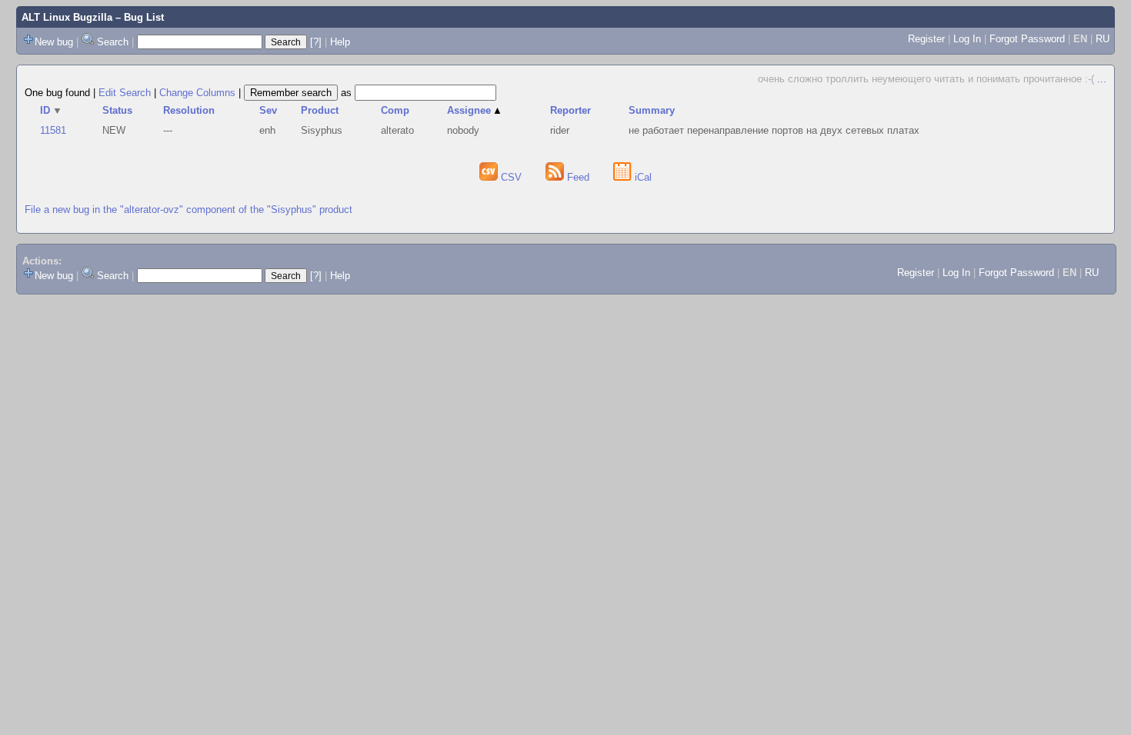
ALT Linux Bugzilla (67, 17)
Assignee (475, 110)
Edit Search (124, 92)
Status (117, 110)
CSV (511, 177)
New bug (54, 42)
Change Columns (197, 92)
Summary (652, 110)
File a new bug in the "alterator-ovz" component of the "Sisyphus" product (188, 209)
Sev (268, 110)
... (1101, 79)
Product (320, 110)
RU (1102, 39)
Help (340, 42)
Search (112, 42)
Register (926, 39)
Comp (395, 110)
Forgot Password (1027, 39)
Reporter (570, 110)
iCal (642, 177)
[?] (316, 42)
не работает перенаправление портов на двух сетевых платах (774, 130)
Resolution (189, 110)
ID (51, 110)
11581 (53, 130)
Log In (967, 39)
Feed (578, 177)
